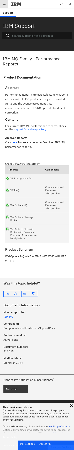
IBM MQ (14, 190)
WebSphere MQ (18, 205)
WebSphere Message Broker (21, 219)
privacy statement (53, 433)
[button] (71, 405)
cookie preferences (60, 426)
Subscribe (11, 389)
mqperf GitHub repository (30, 129)
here (14, 142)
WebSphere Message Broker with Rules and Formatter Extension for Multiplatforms (23, 233)
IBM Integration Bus (21, 178)
